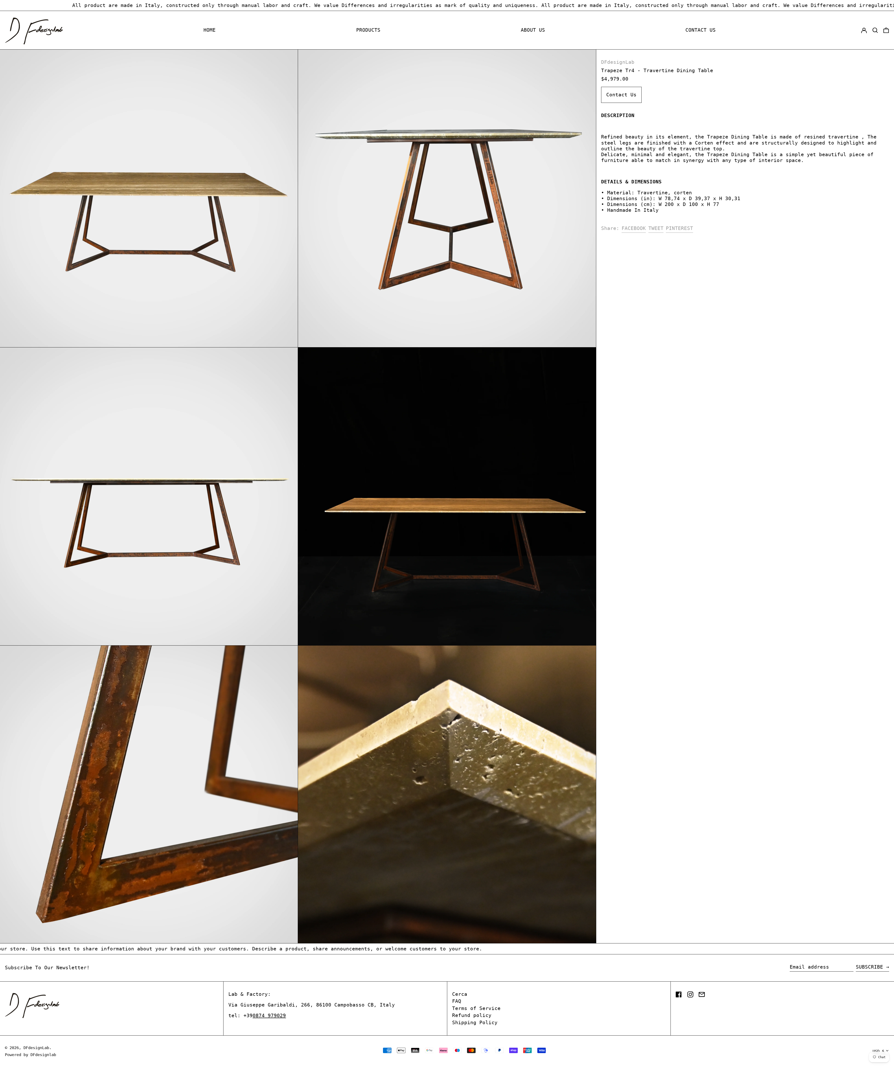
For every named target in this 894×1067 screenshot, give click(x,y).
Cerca (459, 994)
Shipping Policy (475, 1022)
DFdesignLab (617, 62)
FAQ (456, 1001)
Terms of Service (476, 1008)
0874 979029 (269, 1015)
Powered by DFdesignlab (30, 1054)
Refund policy (471, 1015)
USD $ (878, 1051)
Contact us (700, 30)
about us (533, 30)
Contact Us (621, 95)
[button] (875, 30)
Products (368, 30)
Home (209, 30)
